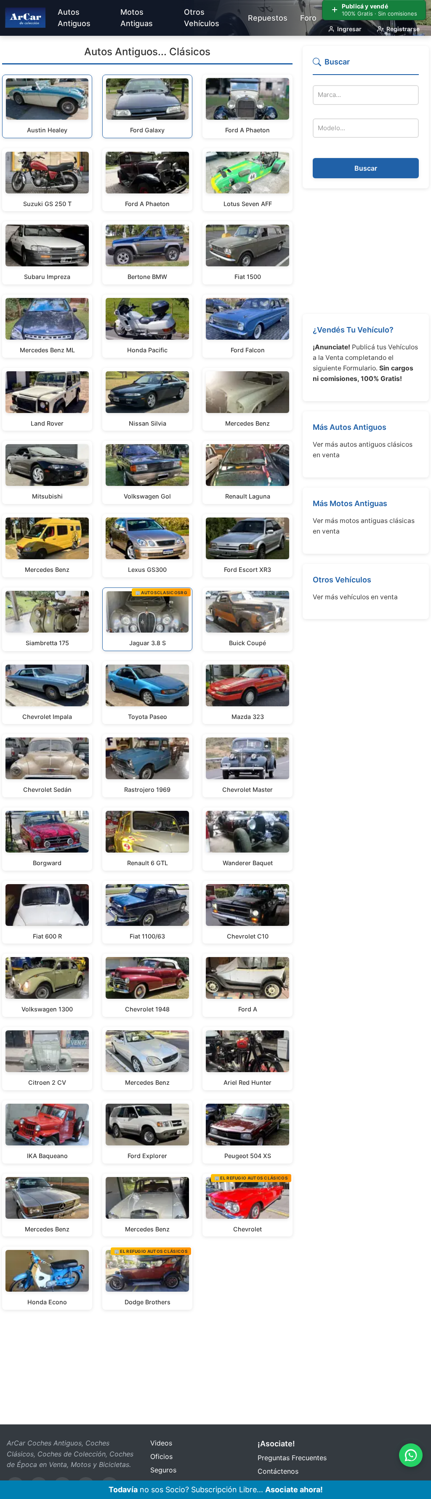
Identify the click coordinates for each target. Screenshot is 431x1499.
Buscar (365, 168)
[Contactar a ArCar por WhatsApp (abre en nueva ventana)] (411, 1455)
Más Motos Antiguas (350, 503)
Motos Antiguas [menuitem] (136, 18)
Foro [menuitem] (308, 17)
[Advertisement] (366, 251)
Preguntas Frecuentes (292, 1457)
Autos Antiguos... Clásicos (147, 52)
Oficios (161, 1456)
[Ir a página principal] (25, 17)
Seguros (163, 1470)
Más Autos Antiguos (349, 427)
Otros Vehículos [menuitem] (201, 18)
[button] (366, 65)
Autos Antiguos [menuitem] (74, 18)
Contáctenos (278, 1471)
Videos (161, 1443)
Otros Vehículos (342, 579)
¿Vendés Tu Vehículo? (353, 329)
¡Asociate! (276, 1443)
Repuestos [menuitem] (267, 17)
